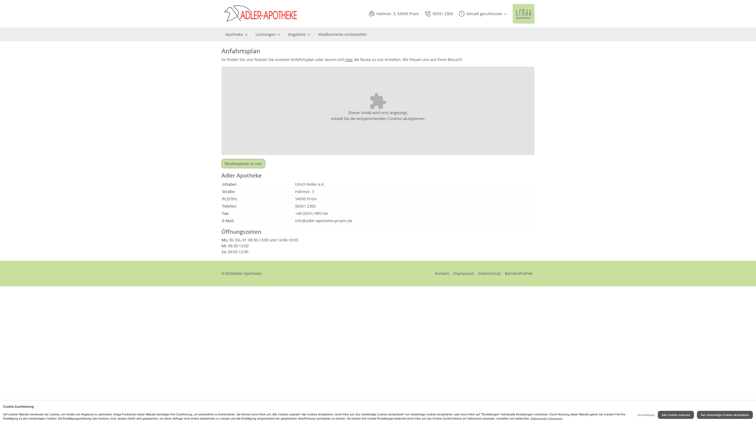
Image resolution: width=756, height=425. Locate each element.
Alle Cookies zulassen (676, 415)
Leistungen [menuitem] (265, 34)
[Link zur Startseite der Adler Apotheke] (270, 14)
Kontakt (442, 273)
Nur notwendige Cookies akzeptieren (725, 415)
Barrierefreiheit (519, 273)
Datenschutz (489, 273)
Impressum (463, 273)
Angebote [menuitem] (297, 34)
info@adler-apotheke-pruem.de (323, 220)
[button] (483, 14)
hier (349, 59)
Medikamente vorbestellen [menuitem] (342, 34)
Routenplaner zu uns (243, 163)
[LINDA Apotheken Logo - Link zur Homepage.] (524, 14)
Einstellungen (646, 415)
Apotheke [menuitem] (234, 34)
